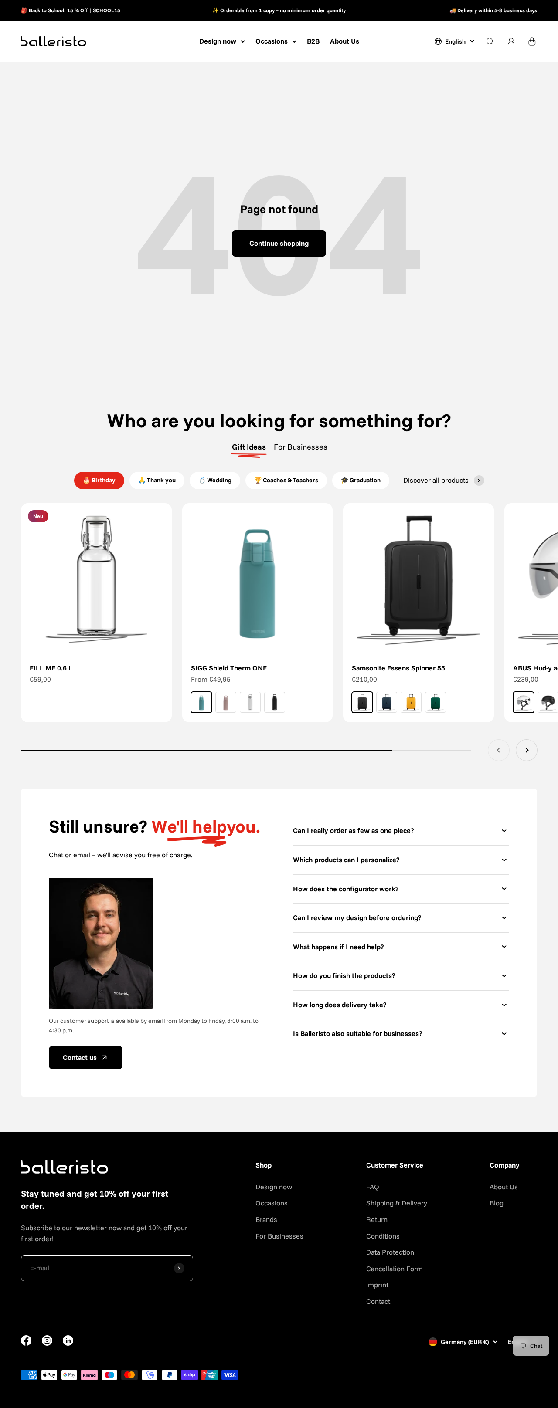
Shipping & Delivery (396, 1202)
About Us (344, 41)
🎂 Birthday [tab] (99, 480)
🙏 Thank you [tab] (157, 480)
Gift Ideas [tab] (249, 447)
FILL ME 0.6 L (51, 667)
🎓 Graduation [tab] (361, 480)
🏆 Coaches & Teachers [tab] (286, 480)
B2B (313, 41)
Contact (378, 1301)
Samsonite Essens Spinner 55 (398, 667)
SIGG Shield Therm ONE (229, 667)
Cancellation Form (394, 1268)
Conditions (383, 1236)
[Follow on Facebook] (26, 1343)
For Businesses (279, 1236)
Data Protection (390, 1252)
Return (377, 1219)
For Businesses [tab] (300, 447)
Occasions (271, 41)
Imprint (377, 1284)
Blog (497, 1202)
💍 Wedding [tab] (214, 480)
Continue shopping (279, 243)
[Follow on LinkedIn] (68, 1340)
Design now (217, 41)
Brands (266, 1219)
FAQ (372, 1186)
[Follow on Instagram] (47, 1343)
